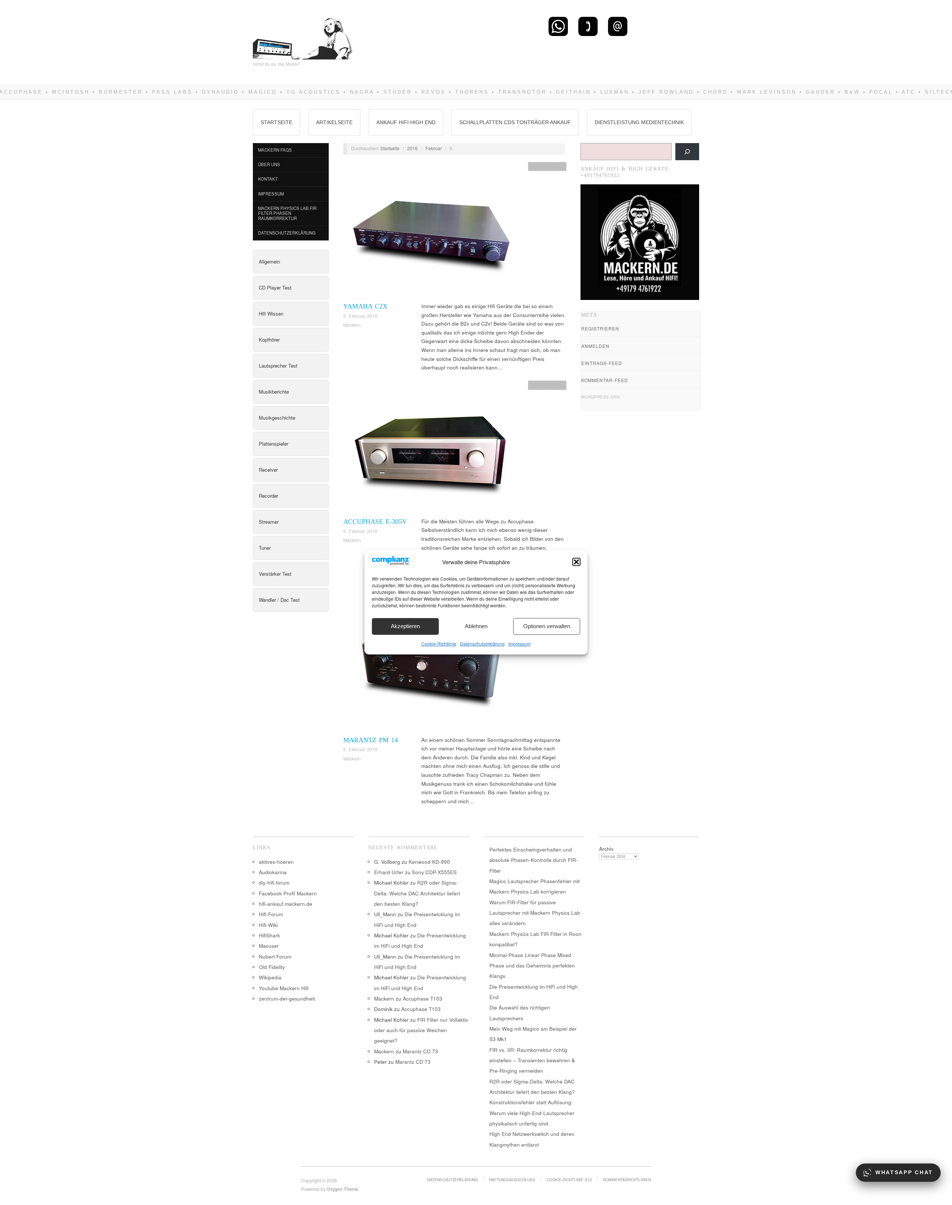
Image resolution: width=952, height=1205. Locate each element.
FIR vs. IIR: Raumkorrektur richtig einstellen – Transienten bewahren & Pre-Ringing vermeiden (532, 1060)
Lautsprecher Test (278, 365)
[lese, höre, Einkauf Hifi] (303, 35)
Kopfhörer (269, 339)
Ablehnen (476, 626)
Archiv (606, 848)
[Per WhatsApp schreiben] (558, 26)
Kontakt (268, 179)
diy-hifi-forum (274, 882)
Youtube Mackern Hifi (284, 988)
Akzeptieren (405, 626)
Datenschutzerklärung (482, 643)
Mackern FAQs (275, 150)
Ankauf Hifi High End (405, 122)
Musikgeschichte (277, 417)
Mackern (352, 325)
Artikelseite (334, 122)
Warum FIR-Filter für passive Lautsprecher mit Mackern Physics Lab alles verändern (534, 913)
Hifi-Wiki (268, 924)
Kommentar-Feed (604, 380)
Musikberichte (274, 391)
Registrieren (600, 328)
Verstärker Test (275, 573)
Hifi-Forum (271, 914)
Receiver (268, 469)
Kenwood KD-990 (429, 861)
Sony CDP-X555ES (434, 872)
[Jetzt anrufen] (588, 26)
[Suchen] (687, 151)
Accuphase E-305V (375, 521)
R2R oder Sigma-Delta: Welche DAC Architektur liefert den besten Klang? (417, 893)
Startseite (276, 122)
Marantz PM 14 (370, 740)
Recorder (268, 495)
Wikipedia (270, 977)
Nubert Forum (275, 956)
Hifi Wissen (271, 313)
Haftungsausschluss (512, 1179)
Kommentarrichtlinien (627, 1179)
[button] (576, 562)
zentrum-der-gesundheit (287, 998)
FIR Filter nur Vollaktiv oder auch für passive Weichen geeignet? (421, 1030)
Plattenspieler (273, 443)
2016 (412, 148)
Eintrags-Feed (601, 363)
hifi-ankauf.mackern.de (285, 903)
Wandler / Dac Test (279, 599)
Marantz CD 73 (420, 1051)
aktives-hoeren (276, 861)
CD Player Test (275, 287)
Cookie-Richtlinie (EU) (569, 1179)
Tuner (265, 547)
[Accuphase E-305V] (430, 448)
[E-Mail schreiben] (618, 26)
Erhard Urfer (388, 872)
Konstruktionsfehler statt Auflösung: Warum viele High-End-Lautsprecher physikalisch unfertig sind (532, 1113)
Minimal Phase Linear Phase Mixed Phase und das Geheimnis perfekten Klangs (532, 966)
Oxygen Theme (342, 1189)
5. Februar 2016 (360, 316)
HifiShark (269, 935)
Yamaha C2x (365, 306)
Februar (433, 148)
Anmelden (595, 346)
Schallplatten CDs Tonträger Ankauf (515, 122)
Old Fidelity (272, 966)
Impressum (519, 643)
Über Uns (269, 164)
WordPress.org (600, 397)
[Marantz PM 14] (430, 664)
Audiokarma (273, 872)
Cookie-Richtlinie (438, 643)
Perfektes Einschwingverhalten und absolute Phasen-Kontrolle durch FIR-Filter (533, 860)
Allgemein (269, 261)
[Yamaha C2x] (430, 231)
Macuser (269, 945)
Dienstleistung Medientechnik (639, 122)
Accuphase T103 (422, 998)
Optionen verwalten (546, 626)
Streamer (269, 521)
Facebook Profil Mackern (288, 893)
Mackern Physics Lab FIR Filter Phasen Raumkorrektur (287, 213)
